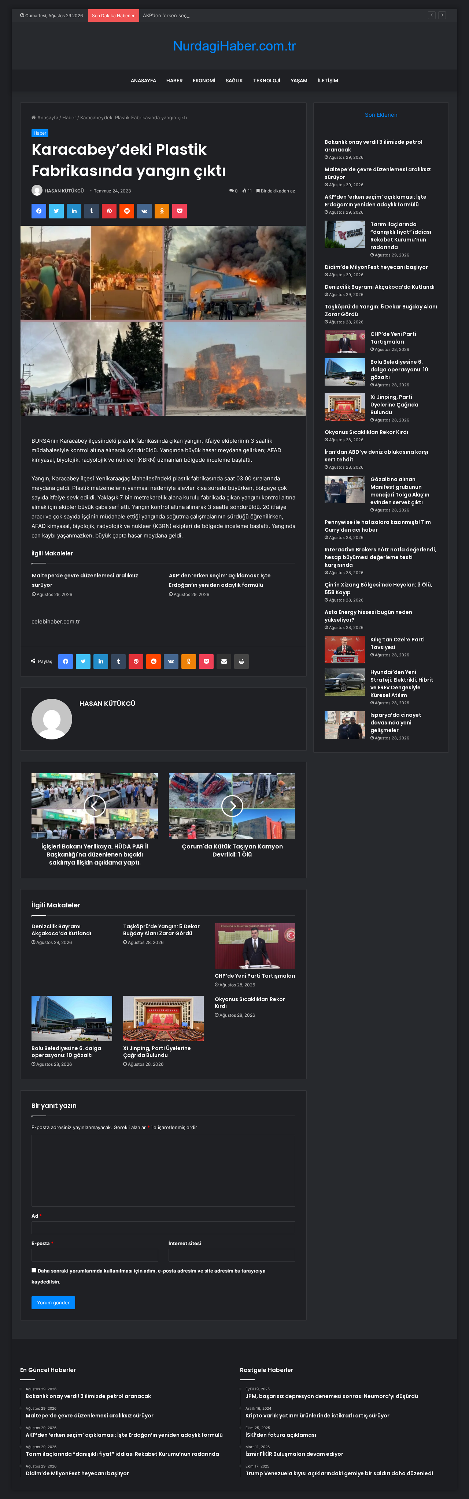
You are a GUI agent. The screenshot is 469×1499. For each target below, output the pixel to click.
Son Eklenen (381, 114)
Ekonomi (204, 80)
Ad (37, 1216)
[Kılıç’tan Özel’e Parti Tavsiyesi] (345, 649)
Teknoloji (266, 80)
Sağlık (234, 80)
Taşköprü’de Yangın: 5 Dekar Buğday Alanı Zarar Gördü (161, 930)
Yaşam (299, 80)
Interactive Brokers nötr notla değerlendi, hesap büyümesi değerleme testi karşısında (380, 557)
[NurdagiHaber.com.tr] (234, 46)
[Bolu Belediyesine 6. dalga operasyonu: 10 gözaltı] (72, 1018)
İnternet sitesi (185, 1243)
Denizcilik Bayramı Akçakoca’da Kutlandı (61, 930)
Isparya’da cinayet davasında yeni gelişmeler (395, 722)
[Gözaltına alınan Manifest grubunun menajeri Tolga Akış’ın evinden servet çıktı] (345, 489)
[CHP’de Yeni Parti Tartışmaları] (255, 945)
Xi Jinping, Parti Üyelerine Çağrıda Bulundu (157, 1052)
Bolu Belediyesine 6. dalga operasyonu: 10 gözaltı (66, 1052)
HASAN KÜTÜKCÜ (64, 191)
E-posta (42, 1243)
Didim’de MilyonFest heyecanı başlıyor (376, 267)
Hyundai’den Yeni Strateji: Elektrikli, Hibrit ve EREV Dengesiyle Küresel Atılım (401, 683)
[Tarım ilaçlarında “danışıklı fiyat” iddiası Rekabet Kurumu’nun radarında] (345, 234)
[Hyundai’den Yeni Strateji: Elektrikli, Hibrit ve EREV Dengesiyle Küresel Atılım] (345, 682)
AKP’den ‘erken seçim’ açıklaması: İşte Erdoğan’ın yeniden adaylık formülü (226, 15)
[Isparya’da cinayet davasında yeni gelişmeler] (345, 725)
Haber (174, 80)
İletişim (328, 80)
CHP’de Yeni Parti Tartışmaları (255, 975)
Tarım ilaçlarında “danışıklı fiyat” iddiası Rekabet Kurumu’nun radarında (400, 236)
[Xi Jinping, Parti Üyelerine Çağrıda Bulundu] (163, 1018)
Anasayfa (143, 80)
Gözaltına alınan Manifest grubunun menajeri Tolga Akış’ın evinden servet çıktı (399, 491)
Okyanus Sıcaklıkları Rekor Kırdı (250, 1003)
